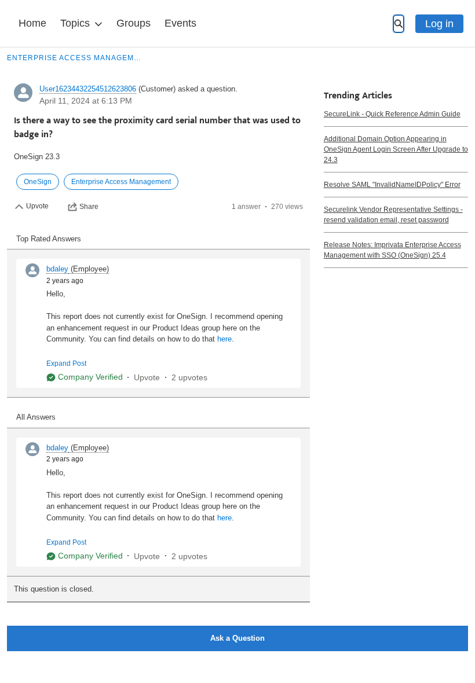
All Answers (36, 417)
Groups (133, 23)
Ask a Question (237, 638)
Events (180, 23)
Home (32, 23)
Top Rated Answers (48, 238)
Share (88, 207)
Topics (75, 23)
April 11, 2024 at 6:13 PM (85, 100)
